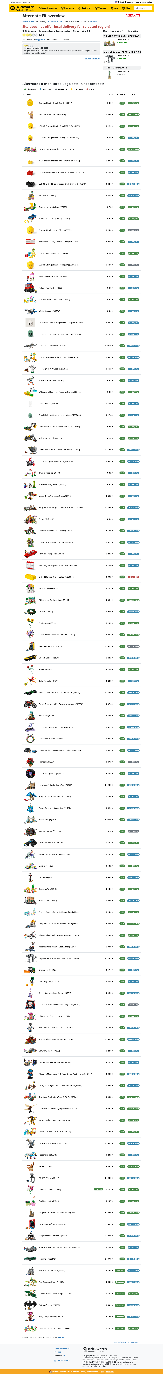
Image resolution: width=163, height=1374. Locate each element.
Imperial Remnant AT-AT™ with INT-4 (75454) (59, 958)
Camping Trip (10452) (48, 889)
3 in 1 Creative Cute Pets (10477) (53, 253)
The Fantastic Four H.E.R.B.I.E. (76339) (56, 1027)
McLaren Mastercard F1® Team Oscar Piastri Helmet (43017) (65, 1074)
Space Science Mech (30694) (51, 380)
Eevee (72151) (45, 1166)
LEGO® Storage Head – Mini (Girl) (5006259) (59, 264)
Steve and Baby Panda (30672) (52, 484)
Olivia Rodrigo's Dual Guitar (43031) (55, 993)
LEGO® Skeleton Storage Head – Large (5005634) (61, 322)
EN (64, 1355)
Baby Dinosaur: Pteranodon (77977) (55, 796)
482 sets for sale (54, 21)
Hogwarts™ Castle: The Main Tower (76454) (58, 1212)
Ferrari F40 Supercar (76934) (51, 553)
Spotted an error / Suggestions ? (127, 1342)
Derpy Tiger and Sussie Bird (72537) (55, 808)
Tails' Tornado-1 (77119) (49, 681)
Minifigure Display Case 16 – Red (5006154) (58, 241)
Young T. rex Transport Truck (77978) (55, 496)
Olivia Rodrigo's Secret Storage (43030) (56, 461)
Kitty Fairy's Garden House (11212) (54, 1016)
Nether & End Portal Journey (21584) (55, 1062)
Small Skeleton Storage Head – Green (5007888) (60, 415)
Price (110, 94)
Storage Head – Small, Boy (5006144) (55, 103)
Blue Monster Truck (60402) (51, 842)
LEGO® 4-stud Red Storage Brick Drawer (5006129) (61, 172)
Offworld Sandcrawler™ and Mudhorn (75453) (59, 449)
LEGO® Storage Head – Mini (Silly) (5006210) (59, 137)
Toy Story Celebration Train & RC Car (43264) (58, 1097)
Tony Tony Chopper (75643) (51, 1316)
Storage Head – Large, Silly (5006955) (55, 230)
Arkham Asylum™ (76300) (50, 831)
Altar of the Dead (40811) (50, 588)
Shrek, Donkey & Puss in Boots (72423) (56, 542)
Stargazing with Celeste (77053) (53, 207)
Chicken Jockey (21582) (49, 981)
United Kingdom (125, 2)
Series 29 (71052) (47, 519)
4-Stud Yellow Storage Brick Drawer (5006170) (59, 160)
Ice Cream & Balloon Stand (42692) (54, 299)
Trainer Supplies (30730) (49, 473)
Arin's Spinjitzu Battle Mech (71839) (54, 1120)
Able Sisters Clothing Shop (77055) (54, 600)
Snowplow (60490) (47, 970)
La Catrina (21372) (47, 877)
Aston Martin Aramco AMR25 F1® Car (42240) (59, 692)
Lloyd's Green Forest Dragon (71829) (55, 1293)
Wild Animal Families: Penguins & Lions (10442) (60, 392)
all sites (61, 1337)
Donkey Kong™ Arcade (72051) (52, 1224)
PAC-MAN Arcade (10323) (50, 646)
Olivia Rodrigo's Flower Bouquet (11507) (57, 634)
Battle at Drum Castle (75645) (52, 1270)
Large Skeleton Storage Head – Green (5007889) (60, 334)
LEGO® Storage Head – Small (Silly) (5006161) (59, 126)
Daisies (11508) (46, 866)
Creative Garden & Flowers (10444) (54, 1328)
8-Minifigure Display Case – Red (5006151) (58, 565)
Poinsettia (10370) (47, 761)
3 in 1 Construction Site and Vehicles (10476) (58, 357)
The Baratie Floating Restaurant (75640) (56, 1039)
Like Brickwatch (63, 1360)
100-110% (46, 89)
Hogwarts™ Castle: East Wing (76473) (55, 785)
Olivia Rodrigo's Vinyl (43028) (52, 773)
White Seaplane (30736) (49, 311)
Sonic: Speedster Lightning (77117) (54, 218)
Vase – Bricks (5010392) (49, 403)
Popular (58, 1352)
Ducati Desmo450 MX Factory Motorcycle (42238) (61, 704)
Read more (110, 1372)
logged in (40, 39)
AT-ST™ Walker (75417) (49, 1178)
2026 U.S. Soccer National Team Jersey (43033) (59, 1004)
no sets (93, 21)
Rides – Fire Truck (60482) (50, 288)
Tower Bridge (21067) (48, 819)
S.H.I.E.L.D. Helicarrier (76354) (52, 345)
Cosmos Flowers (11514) (50, 1189)
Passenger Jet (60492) (48, 1154)
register (148, 2)
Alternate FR (28, 21)
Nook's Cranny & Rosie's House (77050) (56, 149)
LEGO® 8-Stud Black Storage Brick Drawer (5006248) (62, 184)
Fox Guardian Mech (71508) (51, 1282)
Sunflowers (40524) (47, 623)
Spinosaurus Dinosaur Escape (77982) (55, 530)
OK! (102, 1372)
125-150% (78, 89)
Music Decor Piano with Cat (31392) (55, 854)
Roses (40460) (45, 669)
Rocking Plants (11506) (49, 1201)
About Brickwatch (62, 1348)
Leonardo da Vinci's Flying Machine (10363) (58, 1108)
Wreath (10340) (46, 611)
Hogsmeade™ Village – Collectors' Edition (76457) (61, 507)
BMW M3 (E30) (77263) (49, 1050)
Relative (121, 94)
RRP (133, 94)
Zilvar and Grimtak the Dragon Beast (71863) (59, 935)
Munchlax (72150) (47, 715)
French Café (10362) (48, 900)
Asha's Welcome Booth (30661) (53, 276)
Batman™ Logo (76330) (49, 1305)
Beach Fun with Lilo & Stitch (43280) (55, 1131)
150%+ (92, 89)
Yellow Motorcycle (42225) (50, 438)
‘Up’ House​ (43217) (47, 195)
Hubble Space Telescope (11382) (53, 1143)
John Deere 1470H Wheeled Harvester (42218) (59, 426)
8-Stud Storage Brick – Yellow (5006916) (56, 577)
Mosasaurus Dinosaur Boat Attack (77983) (57, 946)
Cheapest (31, 89)
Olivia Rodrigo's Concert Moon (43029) (56, 727)
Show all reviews (92, 58)
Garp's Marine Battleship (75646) (53, 1235)
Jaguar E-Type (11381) (48, 1259)
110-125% (62, 89)
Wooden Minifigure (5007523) (52, 114)
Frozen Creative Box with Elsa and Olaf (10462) (59, 912)
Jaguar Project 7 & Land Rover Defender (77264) (60, 750)
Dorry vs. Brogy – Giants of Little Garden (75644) (60, 1085)
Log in (138, 2)
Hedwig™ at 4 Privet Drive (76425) (54, 368)
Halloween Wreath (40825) (51, 738)
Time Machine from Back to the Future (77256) (59, 1247)
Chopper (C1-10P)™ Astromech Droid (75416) (59, 923)
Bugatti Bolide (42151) (49, 657)
